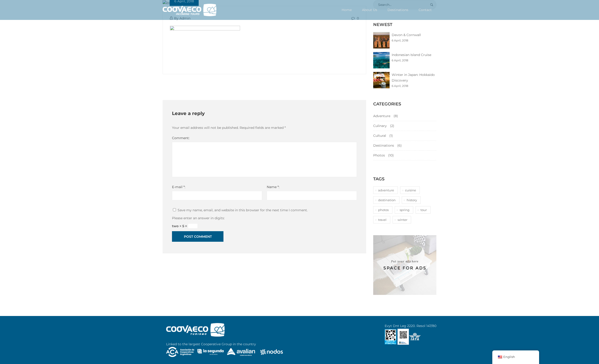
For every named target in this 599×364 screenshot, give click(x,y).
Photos (379, 155)
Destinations (397, 10)
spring (404, 210)
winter (402, 220)
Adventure (381, 116)
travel (382, 220)
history (412, 200)
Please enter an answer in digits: (198, 218)
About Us (369, 10)
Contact (425, 10)
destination (387, 200)
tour (423, 210)
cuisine (410, 190)
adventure (386, 190)
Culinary (380, 126)
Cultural (379, 136)
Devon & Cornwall (406, 35)
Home (347, 10)
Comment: (181, 138)
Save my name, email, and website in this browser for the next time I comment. (243, 210)
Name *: (273, 187)
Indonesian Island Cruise (411, 55)
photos (383, 210)
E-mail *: (178, 187)
